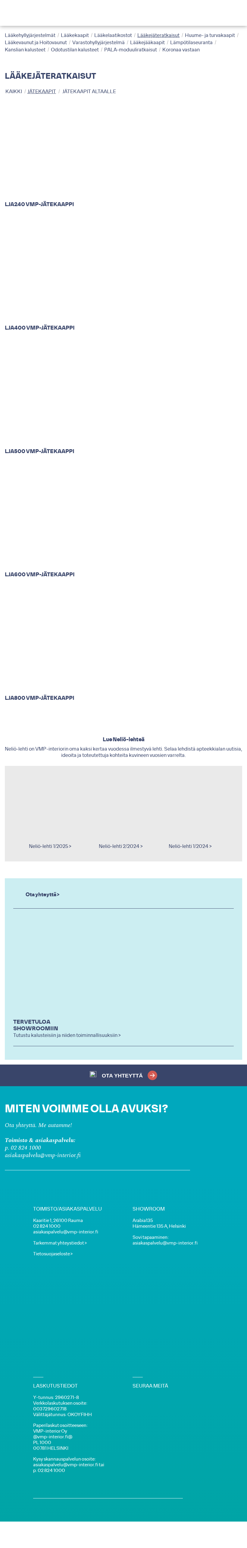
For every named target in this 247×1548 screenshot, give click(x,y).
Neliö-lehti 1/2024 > (190, 846)
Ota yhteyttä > (42, 894)
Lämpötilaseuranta (191, 42)
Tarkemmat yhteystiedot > (60, 1243)
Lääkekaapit (75, 35)
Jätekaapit (41, 91)
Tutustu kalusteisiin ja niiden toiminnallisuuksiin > (67, 1035)
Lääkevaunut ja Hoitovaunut (36, 42)
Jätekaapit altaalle (89, 91)
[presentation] (16, 813)
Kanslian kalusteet (25, 49)
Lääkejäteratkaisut (158, 35)
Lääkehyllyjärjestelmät (30, 35)
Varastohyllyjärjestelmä (98, 42)
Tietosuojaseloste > (53, 1254)
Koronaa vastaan (181, 49)
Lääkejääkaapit (147, 42)
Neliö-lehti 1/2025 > (50, 846)
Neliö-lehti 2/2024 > (121, 846)
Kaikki (13, 91)
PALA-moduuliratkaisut (130, 49)
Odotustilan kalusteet (75, 49)
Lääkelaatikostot (113, 35)
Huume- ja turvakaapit (210, 35)
